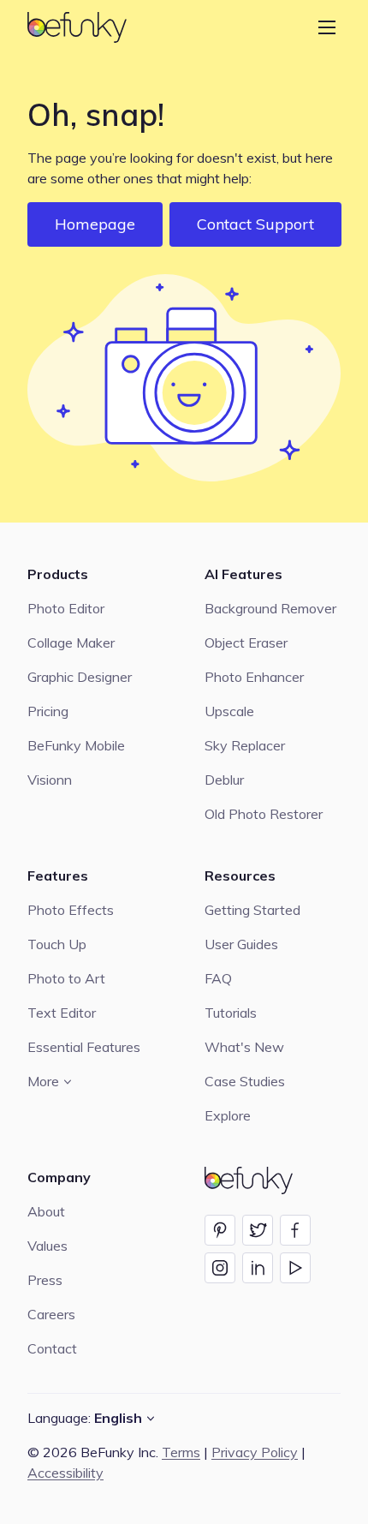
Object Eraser (246, 642)
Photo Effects (70, 909)
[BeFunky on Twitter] (257, 1230)
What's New (244, 1046)
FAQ (218, 978)
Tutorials (231, 1012)
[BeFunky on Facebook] (295, 1230)
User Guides (241, 944)
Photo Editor (65, 608)
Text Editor (61, 1012)
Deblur (224, 779)
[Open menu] (327, 27)
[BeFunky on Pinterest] (220, 1230)
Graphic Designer (79, 676)
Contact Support (255, 224)
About (46, 1211)
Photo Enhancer (254, 676)
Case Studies (245, 1081)
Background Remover (270, 608)
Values (47, 1245)
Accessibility (65, 1472)
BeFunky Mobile (76, 745)
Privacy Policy (254, 1452)
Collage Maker (71, 642)
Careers (51, 1314)
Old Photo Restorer (264, 813)
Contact (52, 1348)
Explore (228, 1115)
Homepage (95, 224)
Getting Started (252, 909)
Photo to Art (66, 978)
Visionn (49, 779)
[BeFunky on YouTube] (295, 1267)
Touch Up (56, 944)
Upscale (229, 711)
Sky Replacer (245, 745)
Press (44, 1279)
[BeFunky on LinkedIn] (257, 1267)
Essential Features (83, 1046)
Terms (181, 1452)
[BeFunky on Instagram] (220, 1267)
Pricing (47, 711)
